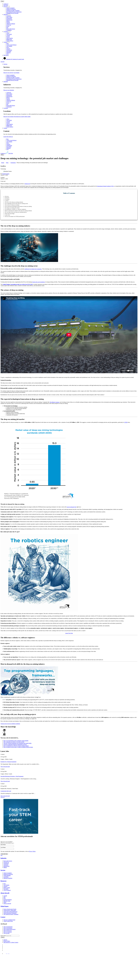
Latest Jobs (7, 215)
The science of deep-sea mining (12, 205)
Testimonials (9, 50)
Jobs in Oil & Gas (7, 930)
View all (2, 797)
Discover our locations (8, 116)
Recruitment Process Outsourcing (13, 11)
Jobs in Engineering (7, 926)
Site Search (6, 55)
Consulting (5, 876)
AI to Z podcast (7, 890)
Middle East (9, 39)
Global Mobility (7, 875)
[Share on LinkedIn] (4, 730)
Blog (7, 43)
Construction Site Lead (6, 791)
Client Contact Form (8, 921)
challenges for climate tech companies (33, 269)
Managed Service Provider (12, 13)
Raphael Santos (5, 173)
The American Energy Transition (10, 914)
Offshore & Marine (10, 23)
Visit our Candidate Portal (9, 919)
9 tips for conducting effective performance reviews (15, 744)
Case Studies (9, 46)
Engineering (9, 18)
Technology (9, 30)
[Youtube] (4, 948)
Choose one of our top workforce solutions (10, 723)
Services (5, 6)
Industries (5, 14)
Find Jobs (5, 5)
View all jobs (6, 933)
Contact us (5, 3)
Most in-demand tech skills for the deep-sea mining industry (18, 210)
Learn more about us (8, 136)
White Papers (4, 906)
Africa (7, 33)
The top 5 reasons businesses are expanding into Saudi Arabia (17, 743)
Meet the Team (6, 901)
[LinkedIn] (4, 946)
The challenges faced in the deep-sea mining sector (16, 203)
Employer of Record (11, 9)
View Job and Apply (5, 766)
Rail (7, 27)
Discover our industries (8, 90)
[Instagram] (4, 950)
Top (1, 855)
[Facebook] (3, 945)
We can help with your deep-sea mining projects (16, 212)
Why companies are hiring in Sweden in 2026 (13, 742)
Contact (3, 917)
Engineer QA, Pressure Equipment (8, 761)
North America (9, 40)
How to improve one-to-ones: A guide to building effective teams (18, 747)
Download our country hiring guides (22, 116)
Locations (5, 31)
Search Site (3, 935)
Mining (8, 21)
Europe (8, 36)
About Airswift (5, 893)
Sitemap (5, 939)
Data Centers (9, 17)
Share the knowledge (9, 213)
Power (7, 26)
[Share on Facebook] (4, 735)
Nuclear (8, 22)
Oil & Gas (8, 25)
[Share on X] (4, 732)
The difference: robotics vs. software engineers (15, 209)
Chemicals (8, 16)
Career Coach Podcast (11, 44)
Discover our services (8, 72)
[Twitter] (4, 947)
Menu (2, 154)
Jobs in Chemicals (7, 931)
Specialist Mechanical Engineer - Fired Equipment (12, 776)
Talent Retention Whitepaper (9, 913)
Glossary (8, 48)
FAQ (7, 53)
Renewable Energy (10, 28)
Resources (3, 881)
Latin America (9, 38)
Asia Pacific (9, 34)
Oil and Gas (6, 862)
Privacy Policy (32, 851)
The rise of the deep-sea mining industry (14, 202)
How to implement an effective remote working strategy (16, 745)
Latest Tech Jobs (69, 633)
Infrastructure (9, 19)
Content (5, 42)
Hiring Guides (6, 887)
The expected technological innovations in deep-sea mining (18, 206)
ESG (4, 898)
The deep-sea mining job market (12, 207)
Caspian (8, 35)
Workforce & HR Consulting (12, 10)
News (7, 47)
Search (2, 937)
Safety (4, 902)
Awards (5, 895)
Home (2, 162)
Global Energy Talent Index (9, 910)
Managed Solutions (7, 878)
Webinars (8, 52)
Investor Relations (7, 899)
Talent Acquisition (10, 8)
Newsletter (8, 51)
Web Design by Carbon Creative (10, 942)
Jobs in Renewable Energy (9, 929)
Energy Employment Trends (9, 909)
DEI (4, 897)
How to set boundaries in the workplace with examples (15, 740)
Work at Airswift (7, 903)
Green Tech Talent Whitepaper (10, 911)
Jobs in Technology (7, 928)
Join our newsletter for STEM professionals (15, 216)
